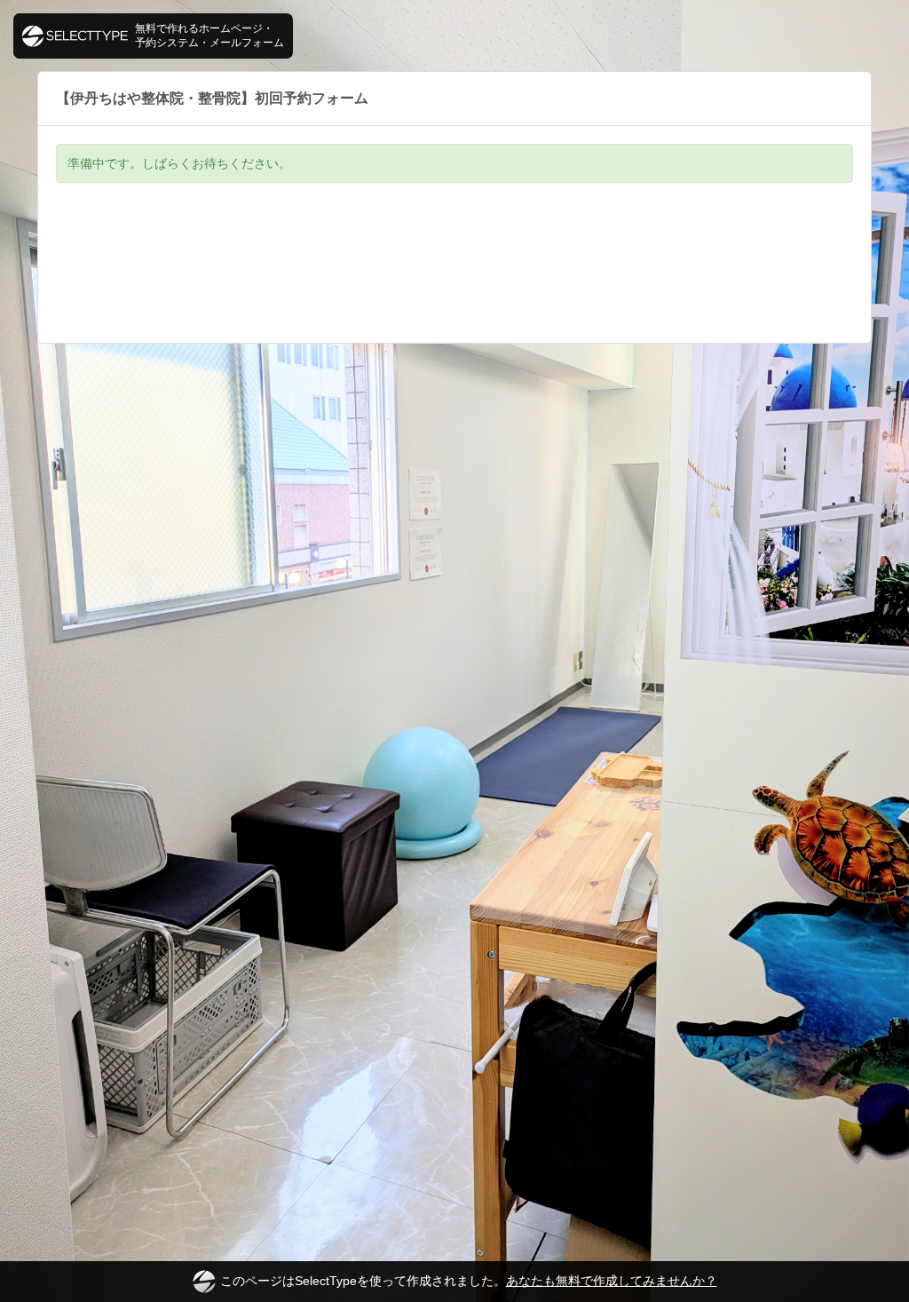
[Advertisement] (454, 276)
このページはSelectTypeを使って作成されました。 (468, 1281)
